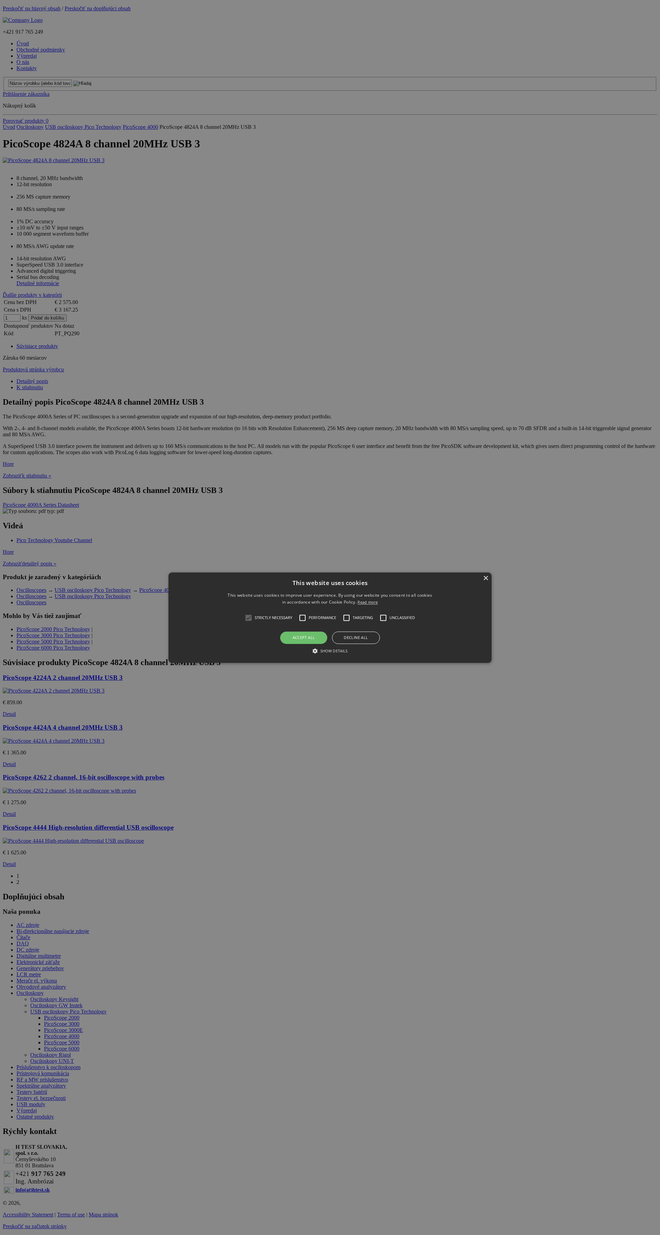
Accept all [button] (304, 637)
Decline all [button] (356, 637)
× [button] (485, 578)
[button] (330, 617)
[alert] (330, 617)
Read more (368, 602)
